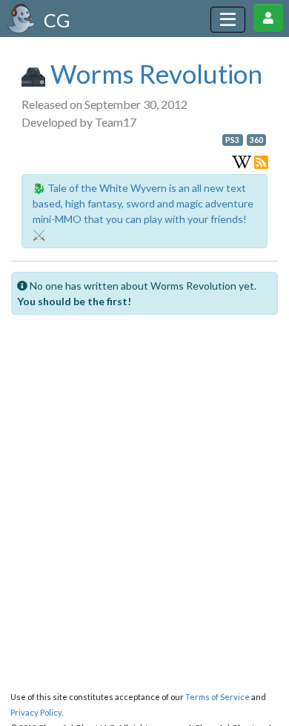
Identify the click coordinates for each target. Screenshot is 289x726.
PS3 (232, 140)
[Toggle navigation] (227, 20)
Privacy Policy (36, 712)
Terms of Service (217, 697)
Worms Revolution (153, 73)
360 (256, 140)
